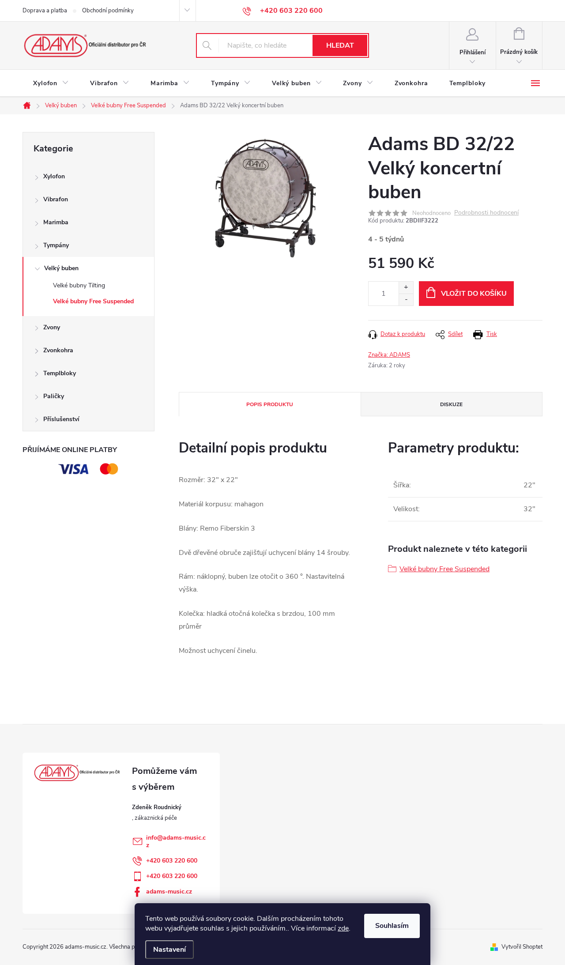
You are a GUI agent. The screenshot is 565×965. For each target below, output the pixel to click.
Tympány (56, 245)
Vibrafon (55, 199)
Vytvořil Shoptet (521, 947)
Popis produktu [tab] (269, 404)
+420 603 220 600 (171, 860)
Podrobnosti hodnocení (486, 213)
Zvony (51, 327)
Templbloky (59, 373)
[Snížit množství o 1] (406, 299)
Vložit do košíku (474, 293)
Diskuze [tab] (451, 404)
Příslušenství (61, 419)
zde (343, 928)
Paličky (53, 396)
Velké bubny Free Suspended (93, 301)
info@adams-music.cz (176, 841)
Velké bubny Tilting (79, 285)
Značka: (389, 355)
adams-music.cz (169, 891)
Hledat (340, 45)
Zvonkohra (58, 350)
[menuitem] (51, 83)
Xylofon (54, 176)
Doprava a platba (45, 11)
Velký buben (61, 268)
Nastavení (169, 949)
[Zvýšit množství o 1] (406, 288)
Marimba (55, 222)
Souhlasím (392, 926)
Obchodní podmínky (108, 11)
